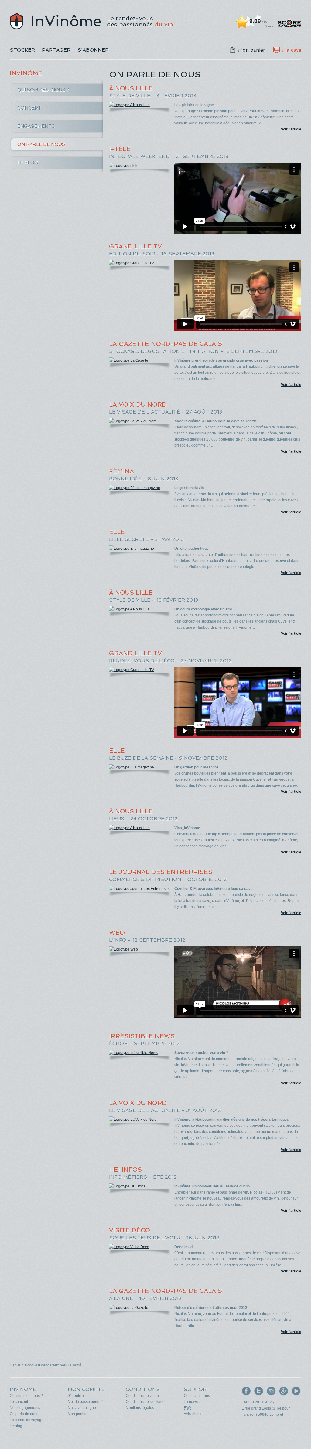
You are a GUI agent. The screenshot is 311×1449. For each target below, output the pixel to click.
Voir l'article (291, 129)
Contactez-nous (197, 1395)
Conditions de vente (142, 1395)
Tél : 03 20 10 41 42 (258, 1402)
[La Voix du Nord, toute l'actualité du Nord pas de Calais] (139, 421)
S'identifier (76, 1395)
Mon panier (251, 50)
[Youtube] (296, 1391)
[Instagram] (271, 1391)
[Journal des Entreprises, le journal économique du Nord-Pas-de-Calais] (139, 889)
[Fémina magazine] (139, 488)
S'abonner (93, 50)
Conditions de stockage (145, 1402)
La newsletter (195, 1402)
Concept (29, 108)
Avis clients (193, 1414)
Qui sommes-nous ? (43, 90)
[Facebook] (246, 1391)
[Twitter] (258, 1391)
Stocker (22, 50)
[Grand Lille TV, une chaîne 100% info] (139, 263)
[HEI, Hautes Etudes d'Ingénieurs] (139, 1186)
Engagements (36, 126)
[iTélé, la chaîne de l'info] (139, 166)
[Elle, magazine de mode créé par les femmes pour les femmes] (139, 548)
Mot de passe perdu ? (86, 1402)
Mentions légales (140, 1408)
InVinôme (55, 21)
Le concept (19, 1402)
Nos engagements (25, 1408)
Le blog (27, 162)
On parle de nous (41, 144)
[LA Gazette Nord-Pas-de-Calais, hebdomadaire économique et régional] (139, 360)
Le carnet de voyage (26, 1420)
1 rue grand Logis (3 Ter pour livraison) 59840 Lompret (266, 1411)
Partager (56, 50)
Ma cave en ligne (82, 1408)
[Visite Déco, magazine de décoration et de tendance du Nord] (139, 1247)
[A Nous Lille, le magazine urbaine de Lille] (139, 105)
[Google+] (283, 1391)
